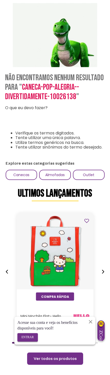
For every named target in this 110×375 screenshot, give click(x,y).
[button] (16, 343)
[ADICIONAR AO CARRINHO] (55, 296)
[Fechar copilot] (90, 321)
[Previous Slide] (7, 272)
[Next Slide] (103, 272)
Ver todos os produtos (55, 359)
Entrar (27, 337)
